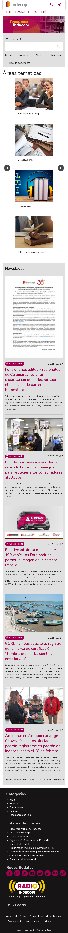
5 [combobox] (30, 782)
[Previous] (7, 170)
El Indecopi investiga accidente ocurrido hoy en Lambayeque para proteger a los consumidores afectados (33, 473)
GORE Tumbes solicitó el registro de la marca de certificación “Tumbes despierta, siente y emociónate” (33, 654)
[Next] (61, 170)
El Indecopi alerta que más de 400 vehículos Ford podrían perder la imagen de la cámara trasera (31, 561)
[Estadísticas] (59, 4)
